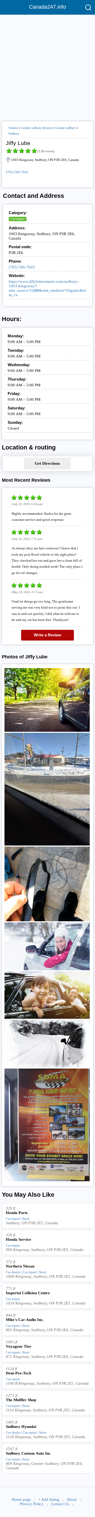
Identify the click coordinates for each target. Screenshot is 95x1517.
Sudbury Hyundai (21, 1426)
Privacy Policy (32, 1504)
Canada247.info (47, 7)
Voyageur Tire (18, 1346)
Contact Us (60, 1504)
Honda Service (18, 1239)
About (71, 1499)
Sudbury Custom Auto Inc (28, 1453)
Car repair (18, 219)
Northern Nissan (20, 1266)
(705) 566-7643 (17, 172)
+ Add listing (48, 1499)
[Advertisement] (47, 66)
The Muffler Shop (21, 1400)
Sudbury (13, 134)
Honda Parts (17, 1213)
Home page (21, 1499)
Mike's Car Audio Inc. (25, 1320)
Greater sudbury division (36, 128)
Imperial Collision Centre (28, 1293)
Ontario (13, 128)
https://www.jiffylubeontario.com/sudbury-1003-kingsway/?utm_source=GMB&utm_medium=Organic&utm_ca (47, 288)
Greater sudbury (65, 128)
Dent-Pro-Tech (18, 1373)
